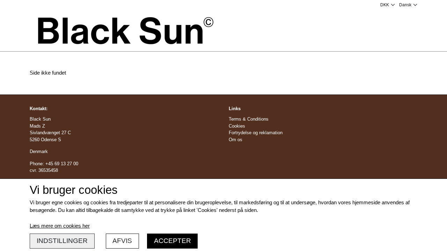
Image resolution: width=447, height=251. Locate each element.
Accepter (172, 240)
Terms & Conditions (249, 119)
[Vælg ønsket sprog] (408, 5)
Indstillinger (62, 240)
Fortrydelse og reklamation (256, 132)
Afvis (122, 240)
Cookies (237, 126)
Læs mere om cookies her (60, 226)
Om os (235, 139)
